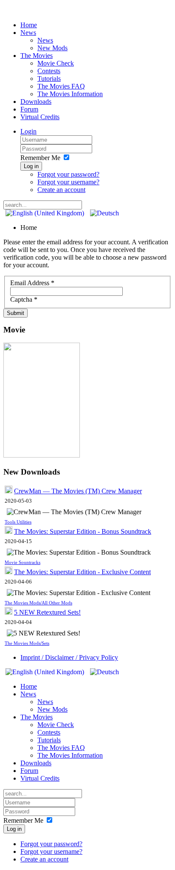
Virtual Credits (39, 116)
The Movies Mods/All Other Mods (38, 603)
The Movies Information (70, 93)
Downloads (35, 101)
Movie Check (55, 63)
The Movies (36, 55)
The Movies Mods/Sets (27, 643)
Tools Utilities (18, 522)
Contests (48, 70)
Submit (15, 313)
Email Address (32, 282)
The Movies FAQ (61, 86)
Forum (29, 109)
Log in (31, 166)
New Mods (52, 48)
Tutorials (49, 78)
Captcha (23, 299)
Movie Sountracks (22, 562)
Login (28, 131)
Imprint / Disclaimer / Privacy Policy (69, 657)
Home (28, 25)
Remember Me (40, 157)
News (28, 32)
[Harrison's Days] (41, 455)
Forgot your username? (68, 182)
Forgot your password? (68, 174)
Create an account (61, 189)
